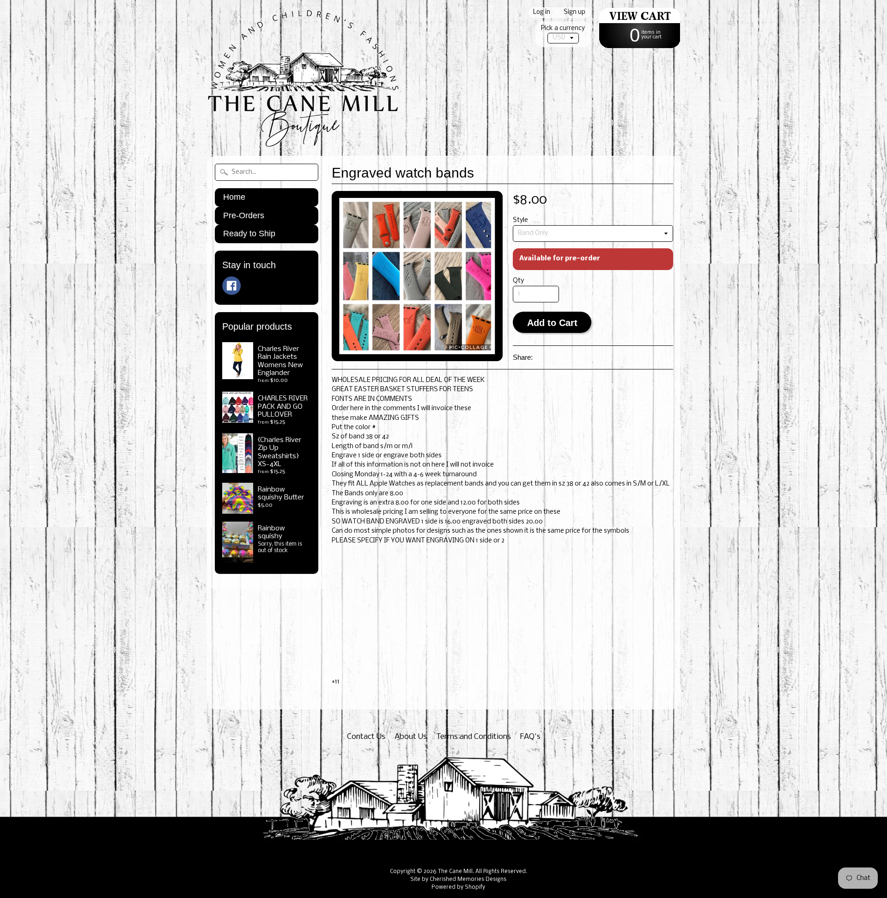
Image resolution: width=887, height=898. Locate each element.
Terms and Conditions (473, 736)
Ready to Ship (249, 233)
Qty (518, 280)
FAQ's (530, 736)
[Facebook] (231, 286)
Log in (541, 13)
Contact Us (366, 736)
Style (520, 220)
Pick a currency (563, 28)
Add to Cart (552, 323)
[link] (502, 560)
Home (234, 197)
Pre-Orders (243, 215)
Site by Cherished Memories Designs (458, 879)
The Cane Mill (455, 871)
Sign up (574, 13)
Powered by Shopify (458, 887)
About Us (411, 736)
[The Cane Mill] (313, 135)
